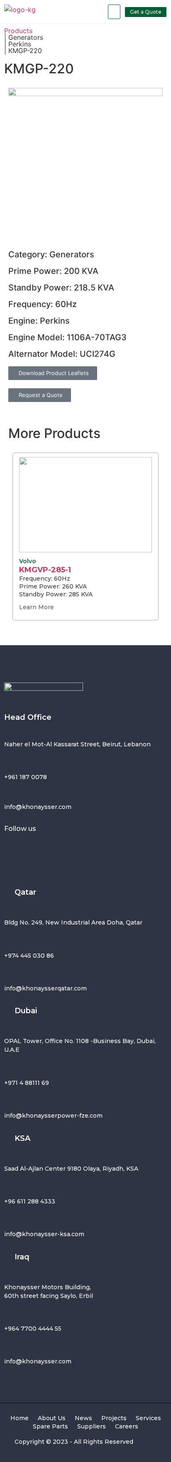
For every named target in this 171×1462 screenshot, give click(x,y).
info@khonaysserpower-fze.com (53, 1115)
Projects (114, 1418)
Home (19, 1418)
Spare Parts (50, 1426)
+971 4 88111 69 (26, 1083)
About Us (52, 1418)
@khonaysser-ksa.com (50, 1234)
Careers (126, 1426)
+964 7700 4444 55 (32, 1328)
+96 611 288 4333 (29, 1201)
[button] (114, 12)
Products (18, 31)
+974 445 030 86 (29, 955)
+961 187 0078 (25, 777)
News (83, 1418)
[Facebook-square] (14, 847)
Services (148, 1418)
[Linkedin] (89, 847)
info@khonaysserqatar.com (45, 988)
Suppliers (91, 1426)
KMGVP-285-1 (45, 569)
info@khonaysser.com (37, 807)
